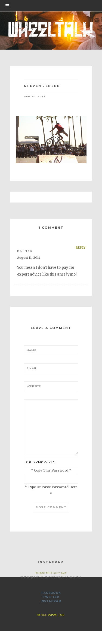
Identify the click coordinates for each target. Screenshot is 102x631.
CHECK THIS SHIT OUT (51, 573)
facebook (51, 593)
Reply (81, 247)
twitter (51, 597)
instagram (51, 601)
